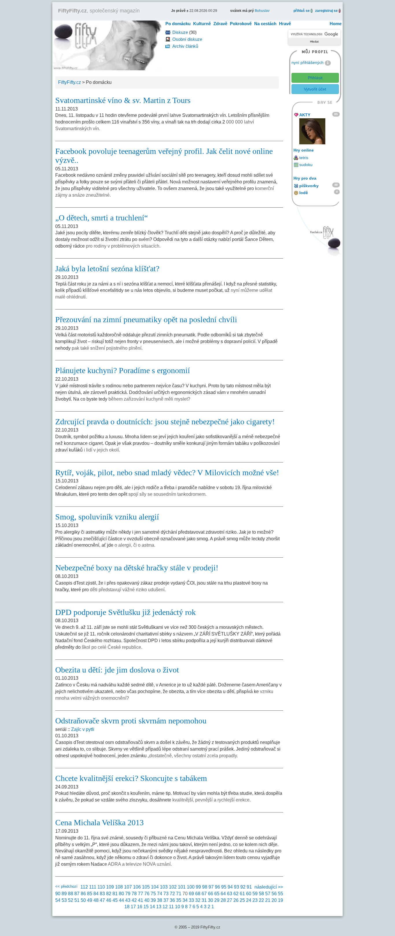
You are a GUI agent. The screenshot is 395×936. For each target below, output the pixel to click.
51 (77, 900)
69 (191, 893)
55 (280, 893)
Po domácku (178, 23)
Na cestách (265, 23)
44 (121, 900)
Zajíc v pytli (82, 729)
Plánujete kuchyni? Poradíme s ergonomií (122, 370)
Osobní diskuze (187, 39)
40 (146, 900)
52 (70, 900)
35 (178, 900)
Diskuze (180, 32)
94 (230, 887)
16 (139, 906)
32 (197, 900)
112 (84, 887)
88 (70, 893)
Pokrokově (241, 23)
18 (127, 906)
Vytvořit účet (315, 89)
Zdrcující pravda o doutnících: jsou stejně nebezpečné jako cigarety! (165, 421)
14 (152, 906)
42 (134, 900)
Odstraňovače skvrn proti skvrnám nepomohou (130, 720)
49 (89, 900)
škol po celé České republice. (112, 647)
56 (274, 893)
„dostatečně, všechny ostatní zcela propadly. (193, 755)
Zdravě (220, 23)
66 (210, 893)
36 (172, 900)
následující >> (268, 887)
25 (242, 900)
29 (216, 900)
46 (108, 900)
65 (216, 893)
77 (140, 893)
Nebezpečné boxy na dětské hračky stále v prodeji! (136, 567)
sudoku (306, 164)
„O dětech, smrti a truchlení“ (101, 217)
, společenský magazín (99, 11)
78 (134, 893)
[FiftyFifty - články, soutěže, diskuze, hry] (106, 45)
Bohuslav (262, 11)
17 (133, 906)
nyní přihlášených (307, 62)
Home (336, 23)
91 (249, 887)
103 (164, 887)
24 (248, 900)
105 (146, 887)
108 (119, 887)
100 (191, 887)
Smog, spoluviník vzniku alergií (107, 516)
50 (83, 900)
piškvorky (309, 185)
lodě (303, 192)
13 (158, 906)
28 (223, 900)
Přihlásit (315, 77)
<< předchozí (66, 886)
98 (204, 887)
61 (242, 893)
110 (101, 887)
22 (261, 900)
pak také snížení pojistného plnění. (107, 348)
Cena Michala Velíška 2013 (99, 822)
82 (108, 893)
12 (165, 906)
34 (185, 900)
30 (210, 900)
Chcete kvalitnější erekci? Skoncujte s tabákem (131, 778)
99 (198, 887)
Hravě (285, 23)
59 (255, 893)
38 (159, 900)
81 (115, 893)
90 (57, 893)
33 (191, 900)
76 (146, 893)
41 (140, 900)
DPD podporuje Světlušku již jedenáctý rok (125, 612)
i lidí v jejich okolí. (102, 449)
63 (229, 893)
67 (204, 893)
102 (173, 887)
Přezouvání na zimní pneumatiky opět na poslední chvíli (146, 319)
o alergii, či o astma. (135, 545)
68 (197, 893)
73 (166, 893)
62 (236, 893)
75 (153, 893)
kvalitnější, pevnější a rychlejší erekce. (211, 799)
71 (178, 893)
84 (96, 893)
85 (89, 893)
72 (172, 893)
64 (223, 893)
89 (64, 893)
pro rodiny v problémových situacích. (123, 246)
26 (236, 900)
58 (261, 893)
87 (77, 893)
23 (255, 900)
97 (211, 887)
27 (229, 900)
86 (83, 893)
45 (115, 900)
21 (267, 900)
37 (166, 900)
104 (155, 887)
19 (280, 900)
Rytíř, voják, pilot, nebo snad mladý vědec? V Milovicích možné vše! (167, 472)
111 (92, 887)
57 (267, 893)
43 (127, 900)
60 (248, 893)
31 (204, 900)
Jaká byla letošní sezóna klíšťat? (107, 268)
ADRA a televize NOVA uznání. (140, 864)
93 (236, 887)
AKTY (304, 115)
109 (110, 887)
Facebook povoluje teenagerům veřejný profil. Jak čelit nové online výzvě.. (164, 156)
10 (177, 906)
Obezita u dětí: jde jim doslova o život (117, 669)
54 (57, 900)
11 (171, 906)
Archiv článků (185, 46)
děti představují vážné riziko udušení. (128, 589)
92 (243, 887)
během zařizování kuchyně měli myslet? (149, 399)
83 (102, 893)
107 (128, 887)
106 (137, 887)
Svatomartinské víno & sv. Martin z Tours (123, 100)
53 (64, 900)
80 (121, 893)
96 (217, 887)
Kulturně (202, 23)
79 (127, 893)
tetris (303, 157)
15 (146, 906)
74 (159, 893)
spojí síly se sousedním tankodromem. (167, 494)
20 (274, 900)
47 (102, 900)
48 (96, 900)
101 (182, 887)
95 (223, 887)
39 (153, 900)
